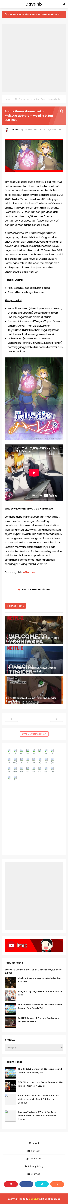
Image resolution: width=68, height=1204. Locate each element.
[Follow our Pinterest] (11, 1184)
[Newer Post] (11, 719)
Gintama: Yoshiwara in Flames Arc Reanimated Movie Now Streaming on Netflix (32, 639)
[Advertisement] (34, 58)
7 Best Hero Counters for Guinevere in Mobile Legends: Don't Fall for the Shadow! (38, 1099)
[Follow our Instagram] (57, 1184)
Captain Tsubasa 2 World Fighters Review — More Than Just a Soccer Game (37, 1115)
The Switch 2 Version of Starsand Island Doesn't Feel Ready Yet (40, 1006)
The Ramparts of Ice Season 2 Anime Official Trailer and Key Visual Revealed (31, 669)
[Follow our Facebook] (26, 1184)
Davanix (34, 1199)
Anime (54, 129)
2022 (46, 129)
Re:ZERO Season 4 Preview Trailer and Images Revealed (31, 700)
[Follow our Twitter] (42, 1184)
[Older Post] (56, 719)
